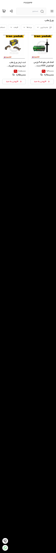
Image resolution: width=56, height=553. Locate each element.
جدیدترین (44, 27)
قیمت (16, 27)
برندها (29, 27)
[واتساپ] (5, 548)
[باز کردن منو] (51, 11)
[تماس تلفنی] (5, 541)
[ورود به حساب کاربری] (11, 11)
